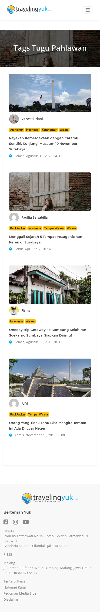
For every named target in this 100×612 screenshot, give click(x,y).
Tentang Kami (14, 581)
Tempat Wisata (54, 228)
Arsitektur (16, 130)
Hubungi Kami (14, 587)
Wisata (64, 130)
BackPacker (17, 228)
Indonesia (32, 130)
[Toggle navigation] (88, 9)
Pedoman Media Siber (20, 593)
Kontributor (49, 130)
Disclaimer (11, 599)
